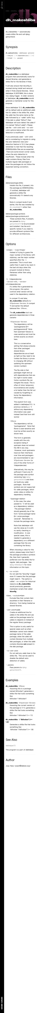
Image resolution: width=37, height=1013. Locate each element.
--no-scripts (13, 571)
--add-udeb (16, 128)
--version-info (11, 282)
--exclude (16, 596)
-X (7, 58)
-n (32, 55)
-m (7, 55)
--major (16, 250)
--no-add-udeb (12, 651)
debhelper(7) (11, 746)
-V (16, 55)
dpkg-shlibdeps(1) (17, 565)
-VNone (23, 308)
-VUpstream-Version (18, 322)
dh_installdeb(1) (16, 207)
